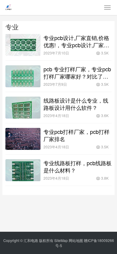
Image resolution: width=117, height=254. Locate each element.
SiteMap (61, 240)
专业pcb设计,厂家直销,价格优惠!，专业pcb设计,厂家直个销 (76, 41)
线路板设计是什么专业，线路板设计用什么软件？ (76, 104)
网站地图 (76, 240)
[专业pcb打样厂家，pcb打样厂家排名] (22, 139)
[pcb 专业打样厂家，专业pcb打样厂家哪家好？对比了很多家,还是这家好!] (22, 76)
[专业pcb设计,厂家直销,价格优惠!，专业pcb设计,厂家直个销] (22, 45)
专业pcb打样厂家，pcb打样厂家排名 (77, 135)
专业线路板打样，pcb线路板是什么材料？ (78, 166)
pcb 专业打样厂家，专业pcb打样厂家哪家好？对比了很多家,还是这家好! (77, 72)
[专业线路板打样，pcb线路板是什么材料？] (22, 170)
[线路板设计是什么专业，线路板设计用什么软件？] (22, 108)
